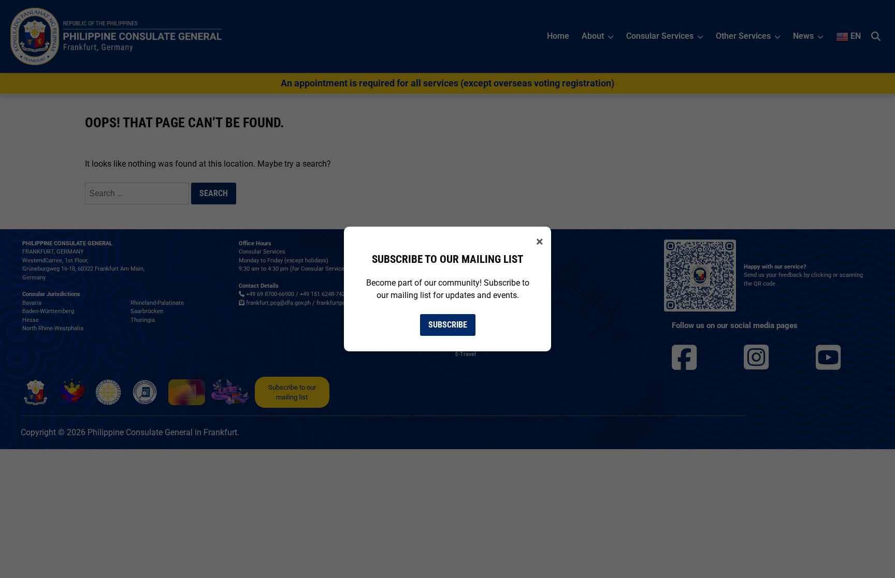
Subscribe (447, 325)
